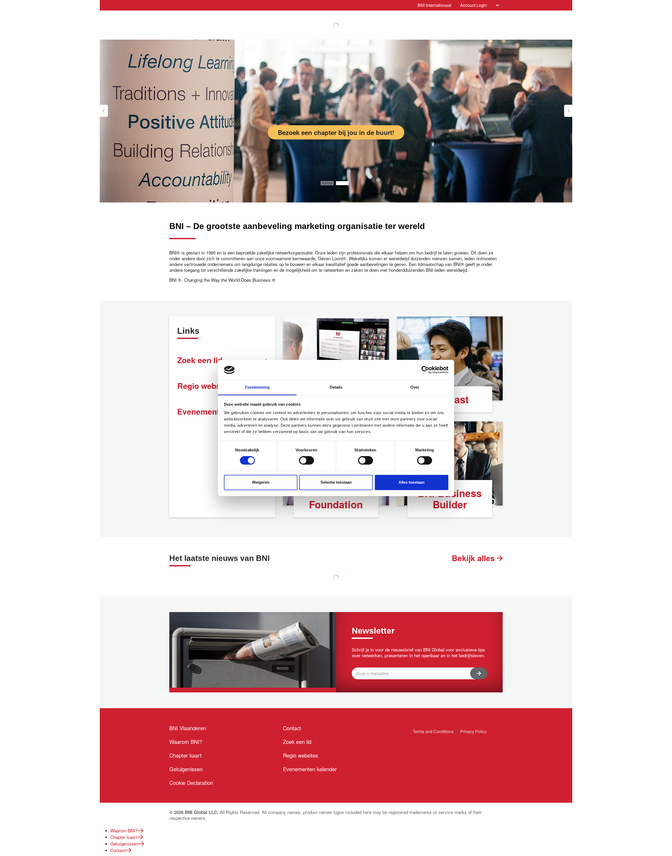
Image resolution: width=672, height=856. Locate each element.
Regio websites (300, 755)
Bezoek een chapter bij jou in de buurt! (336, 132)
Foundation (336, 504)
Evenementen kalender (310, 769)
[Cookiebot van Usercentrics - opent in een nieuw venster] (425, 370)
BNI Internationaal (434, 5)
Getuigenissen (186, 769)
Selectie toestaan (336, 482)
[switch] (306, 460)
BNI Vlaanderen (187, 728)
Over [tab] (414, 387)
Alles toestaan (411, 482)
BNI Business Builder (450, 498)
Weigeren (260, 482)
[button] (104, 111)
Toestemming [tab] (257, 387)
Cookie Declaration (191, 782)
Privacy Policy (473, 731)
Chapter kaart (185, 755)
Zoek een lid (297, 741)
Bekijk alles (474, 558)
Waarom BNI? (185, 741)
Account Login (473, 5)
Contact (292, 728)
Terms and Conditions (433, 731)
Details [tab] (336, 387)
